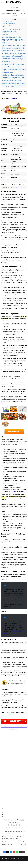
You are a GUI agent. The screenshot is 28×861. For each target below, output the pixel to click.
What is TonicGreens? (7, 21)
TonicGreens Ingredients (8, 24)
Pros (3, 26)
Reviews (16, 7)
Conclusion (5, 34)
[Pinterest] (14, 852)
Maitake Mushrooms (17, 358)
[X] (7, 852)
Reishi (4, 358)
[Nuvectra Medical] (14, 3)
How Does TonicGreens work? (9, 23)
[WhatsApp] (17, 852)
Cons (3, 28)
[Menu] (1, 3)
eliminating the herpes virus (8, 282)
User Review (10, 86)
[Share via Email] (20, 852)
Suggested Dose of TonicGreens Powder (11, 29)
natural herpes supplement (10, 462)
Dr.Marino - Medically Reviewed (10, 13)
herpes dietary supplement (8, 705)
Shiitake (8, 358)
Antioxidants (6, 345)
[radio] (8, 825)
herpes (22, 204)
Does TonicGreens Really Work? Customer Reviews (13, 62)
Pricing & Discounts (6, 32)
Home (12, 7)
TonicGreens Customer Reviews (9, 31)
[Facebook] (4, 852)
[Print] (23, 852)
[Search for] (26, 3)
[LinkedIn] (11, 852)
